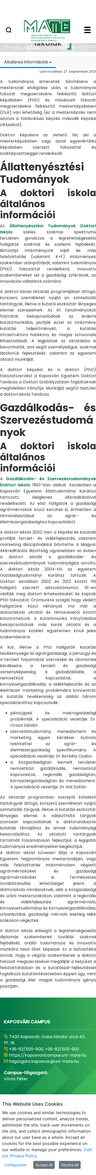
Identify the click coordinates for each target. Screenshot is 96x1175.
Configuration (15, 1165)
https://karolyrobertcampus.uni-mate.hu (42, 1052)
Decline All (69, 1165)
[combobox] (28, 62)
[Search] (8, 30)
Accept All (44, 1165)
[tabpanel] (48, 528)
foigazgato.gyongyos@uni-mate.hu (44, 1061)
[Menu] (87, 30)
